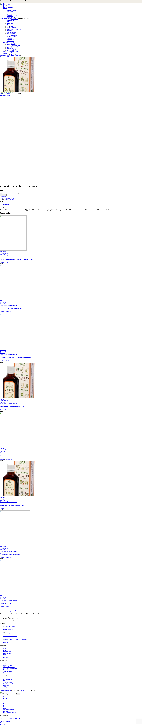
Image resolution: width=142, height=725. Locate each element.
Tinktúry (6, 18)
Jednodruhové (8, 311)
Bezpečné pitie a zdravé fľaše (10, 636)
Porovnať (5, 711)
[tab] (72, 204)
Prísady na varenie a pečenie (18, 57)
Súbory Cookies (7, 671)
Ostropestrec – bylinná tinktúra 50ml (12, 456)
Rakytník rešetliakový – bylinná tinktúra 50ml (15, 357)
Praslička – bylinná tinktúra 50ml (11, 308)
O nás (4, 648)
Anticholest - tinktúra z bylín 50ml (9, 93)
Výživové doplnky (8, 682)
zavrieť (2, 717)
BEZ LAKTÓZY (12, 10)
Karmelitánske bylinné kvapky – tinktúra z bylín (16, 259)
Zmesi (10, 18)
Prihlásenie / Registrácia (9, 712)
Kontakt (5, 654)
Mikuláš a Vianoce (8, 683)
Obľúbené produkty (8, 656)
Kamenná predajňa (8, 651)
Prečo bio (5, 642)
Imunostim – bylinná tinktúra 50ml (12, 505)
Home (2, 18)
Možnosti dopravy (8, 664)
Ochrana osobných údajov (10, 668)
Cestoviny (13, 13)
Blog (4, 650)
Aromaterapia (6, 686)
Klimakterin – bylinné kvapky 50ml (12, 407)
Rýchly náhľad (4, 253)
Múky (12, 14)
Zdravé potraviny (7, 679)
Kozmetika (6, 685)
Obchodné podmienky (9, 667)
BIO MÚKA (10, 16)
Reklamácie (6, 670)
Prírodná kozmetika (8, 629)
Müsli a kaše (14, 16)
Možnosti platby (7, 665)
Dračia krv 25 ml (6, 603)
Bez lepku (10, 11)
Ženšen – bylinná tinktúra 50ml (10, 554)
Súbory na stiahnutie (8, 672)
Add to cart (3, 195)
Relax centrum (7, 653)
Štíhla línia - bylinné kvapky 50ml (9, 55)
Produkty (5, 657)
